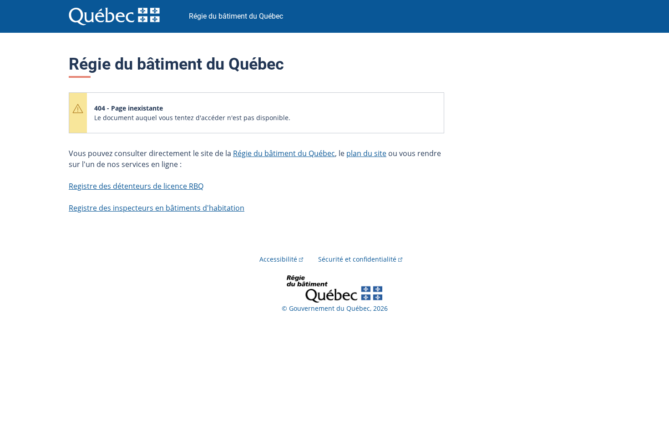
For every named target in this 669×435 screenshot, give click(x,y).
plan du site (366, 153)
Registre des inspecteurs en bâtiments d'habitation (156, 208)
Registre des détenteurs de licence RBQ (136, 186)
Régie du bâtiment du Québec (284, 153)
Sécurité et (357, 259)
